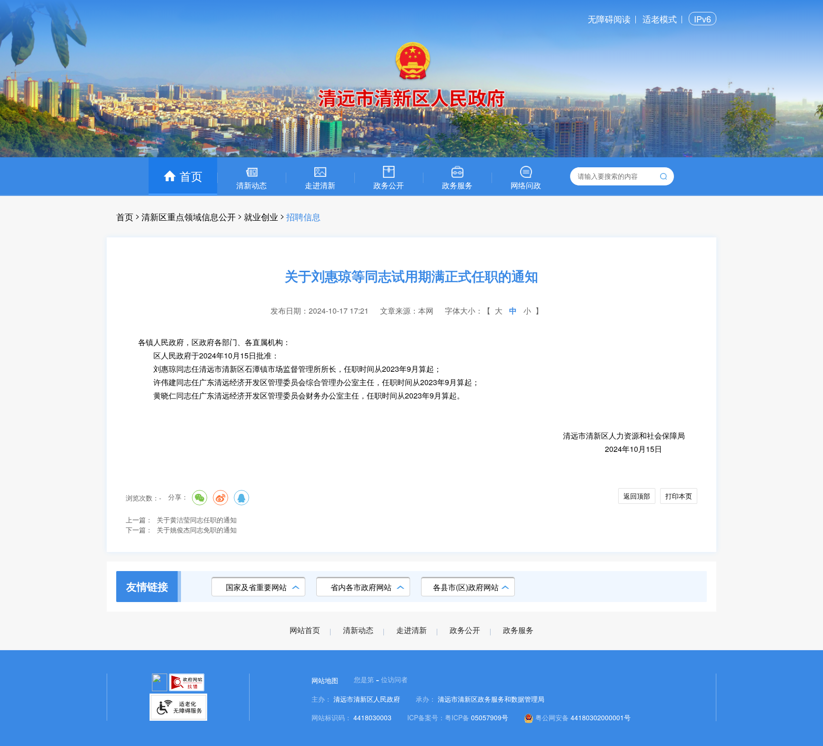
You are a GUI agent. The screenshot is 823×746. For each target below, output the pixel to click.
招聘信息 (303, 216)
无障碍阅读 (609, 18)
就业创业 (261, 216)
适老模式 (659, 18)
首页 (124, 216)
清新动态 (358, 630)
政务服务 (518, 630)
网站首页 (305, 630)
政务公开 (465, 630)
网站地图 (324, 680)
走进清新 (411, 630)
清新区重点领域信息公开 (188, 216)
